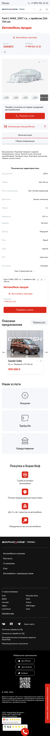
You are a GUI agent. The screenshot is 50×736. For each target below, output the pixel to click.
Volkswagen (30, 606)
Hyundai (5, 602)
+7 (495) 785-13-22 (39, 3)
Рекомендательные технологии (15, 644)
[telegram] (19, 624)
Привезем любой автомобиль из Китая (47, 703)
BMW (4, 599)
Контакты (7, 558)
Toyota (28, 602)
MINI (28, 599)
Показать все (39, 322)
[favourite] (34, 9)
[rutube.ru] (11, 624)
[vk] (3, 624)
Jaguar (4, 606)
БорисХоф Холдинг (15, 712)
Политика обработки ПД (12, 629)
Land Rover (6, 609)
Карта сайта (29, 624)
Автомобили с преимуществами (18, 573)
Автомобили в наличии (14, 553)
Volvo (28, 609)
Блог (5, 568)
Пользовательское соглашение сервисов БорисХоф (19, 638)
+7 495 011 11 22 (33, 46)
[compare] (40, 9)
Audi (4, 596)
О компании (9, 563)
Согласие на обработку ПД (13, 633)
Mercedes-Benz (32, 596)
